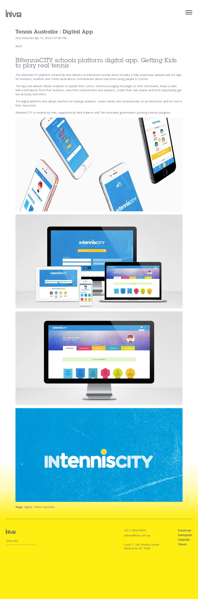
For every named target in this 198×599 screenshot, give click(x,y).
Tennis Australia (44, 507)
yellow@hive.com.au (137, 535)
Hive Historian (24, 38)
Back (18, 46)
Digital (28, 507)
